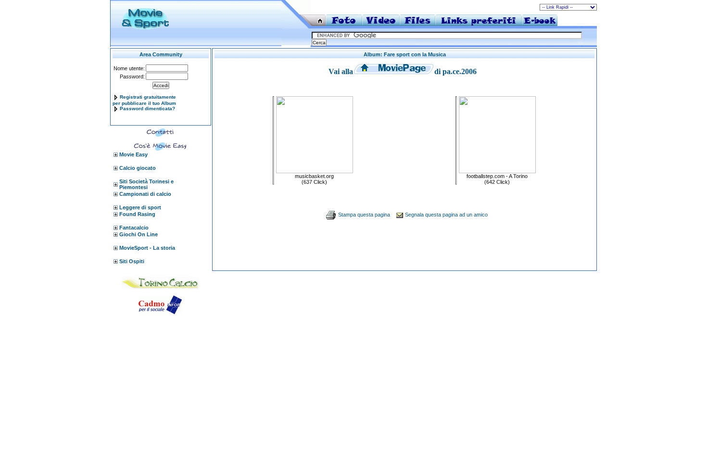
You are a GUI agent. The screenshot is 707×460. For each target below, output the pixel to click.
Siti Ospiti (131, 261)
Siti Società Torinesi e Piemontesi (146, 184)
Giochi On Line (138, 234)
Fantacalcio (134, 227)
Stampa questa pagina (364, 214)
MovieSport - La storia (147, 248)
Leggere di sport (140, 207)
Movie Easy (133, 154)
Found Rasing (137, 214)
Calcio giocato (137, 168)
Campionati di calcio (145, 194)
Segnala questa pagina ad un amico (446, 214)
